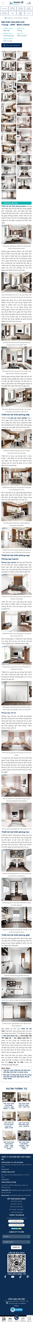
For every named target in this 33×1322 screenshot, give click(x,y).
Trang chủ (4, 8)
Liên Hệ (29, 13)
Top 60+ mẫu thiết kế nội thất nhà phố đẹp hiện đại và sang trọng (16, 1071)
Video (12, 13)
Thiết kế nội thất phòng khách (13, 206)
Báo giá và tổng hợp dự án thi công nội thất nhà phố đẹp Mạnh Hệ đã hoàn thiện (17, 1077)
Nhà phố (25, 18)
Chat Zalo (10, 1321)
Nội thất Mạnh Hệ (10, 1036)
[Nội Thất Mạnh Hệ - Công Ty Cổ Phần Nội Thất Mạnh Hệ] (16, 3)
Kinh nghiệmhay (20, 13)
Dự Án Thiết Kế (18, 18)
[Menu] (3, 3)
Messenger (23, 1321)
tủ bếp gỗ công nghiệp (17, 418)
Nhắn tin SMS (29, 1321)
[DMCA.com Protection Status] (16, 1229)
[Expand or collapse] (29, 203)
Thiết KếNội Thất (12, 8)
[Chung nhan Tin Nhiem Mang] (16, 1304)
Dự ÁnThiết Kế (28, 8)
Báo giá (4, 1321)
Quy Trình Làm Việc (16, 1201)
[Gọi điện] (16, 1318)
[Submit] (29, 3)
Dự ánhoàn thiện (4, 13)
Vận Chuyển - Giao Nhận (16, 1209)
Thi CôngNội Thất (20, 8)
